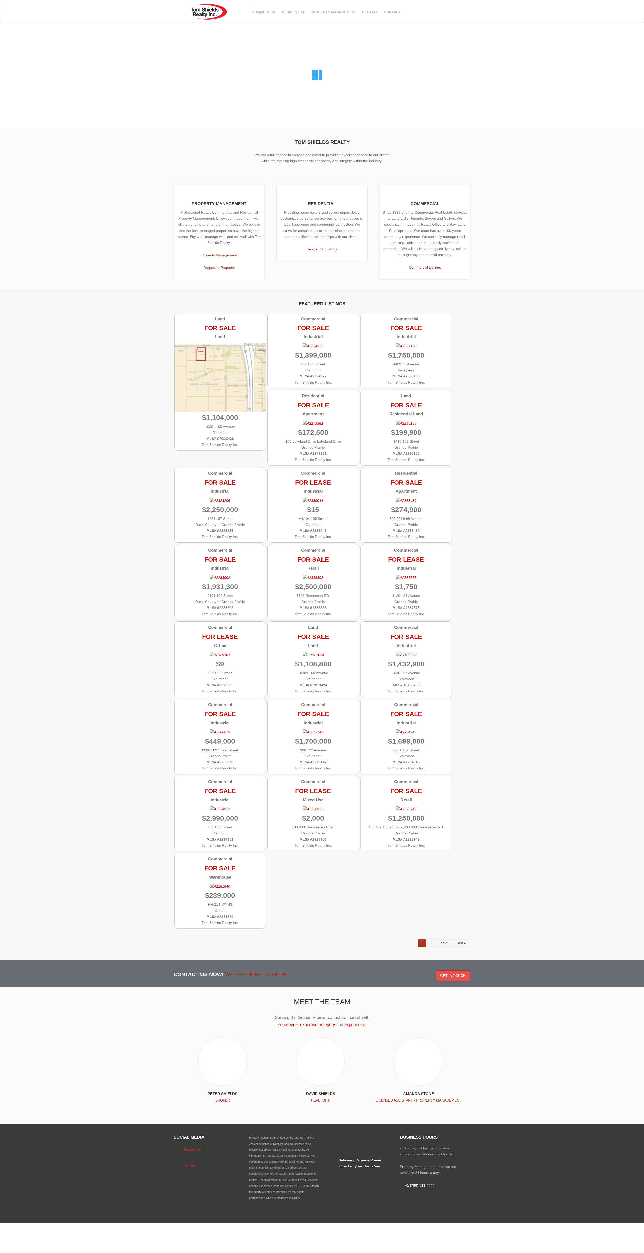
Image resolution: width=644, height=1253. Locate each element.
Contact (392, 12)
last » (461, 943)
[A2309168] (406, 346)
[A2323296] (220, 501)
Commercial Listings (425, 267)
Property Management (333, 12)
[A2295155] (406, 423)
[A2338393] (313, 578)
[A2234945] (406, 732)
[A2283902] (220, 578)
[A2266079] (220, 732)
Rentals (370, 12)
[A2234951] (220, 809)
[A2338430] (406, 501)
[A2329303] (220, 655)
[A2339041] (313, 501)
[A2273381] (313, 423)
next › (445, 943)
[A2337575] (406, 578)
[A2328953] (313, 809)
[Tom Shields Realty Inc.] (209, 17)
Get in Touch (453, 976)
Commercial (264, 12)
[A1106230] (406, 655)
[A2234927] (313, 346)
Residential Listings (322, 249)
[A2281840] (220, 886)
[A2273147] (313, 732)
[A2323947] (406, 809)
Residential (293, 12)
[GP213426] (220, 408)
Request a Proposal (219, 267)
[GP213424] (313, 655)
